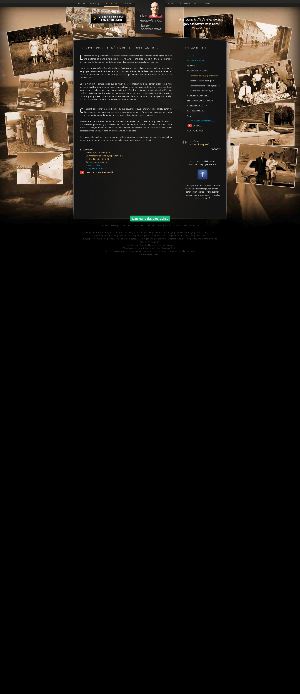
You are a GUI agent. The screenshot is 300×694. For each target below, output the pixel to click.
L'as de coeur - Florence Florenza (141, 245)
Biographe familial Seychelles (201, 232)
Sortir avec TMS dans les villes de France (177, 251)
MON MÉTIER (111, 3)
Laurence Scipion (169, 248)
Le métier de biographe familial (204, 75)
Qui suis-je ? (115, 225)
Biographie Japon (198, 235)
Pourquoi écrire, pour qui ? (98, 152)
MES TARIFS (185, 3)
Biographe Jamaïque (103, 235)
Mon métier (128, 225)
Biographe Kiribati (158, 238)
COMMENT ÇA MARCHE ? (198, 95)
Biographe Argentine (141, 235)
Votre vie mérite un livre (150, 242)
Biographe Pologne (94, 232)
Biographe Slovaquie (177, 232)
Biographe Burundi (176, 238)
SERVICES (171, 3)
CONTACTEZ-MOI (195, 130)
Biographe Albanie (122, 235)
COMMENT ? (127, 3)
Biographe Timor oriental (116, 232)
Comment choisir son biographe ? (205, 85)
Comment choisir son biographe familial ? (104, 155)
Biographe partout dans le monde (202, 238)
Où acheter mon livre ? (96, 168)
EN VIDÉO (196, 125)
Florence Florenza (165, 245)
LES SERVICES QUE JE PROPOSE (200, 100)
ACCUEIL (191, 55)
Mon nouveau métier (150, 254)
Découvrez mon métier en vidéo (99, 172)
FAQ (189, 115)
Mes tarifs (162, 225)
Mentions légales (191, 225)
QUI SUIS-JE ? (192, 65)
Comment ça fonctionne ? (97, 162)
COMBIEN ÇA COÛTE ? (197, 105)
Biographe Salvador (158, 232)
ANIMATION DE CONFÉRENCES (200, 120)
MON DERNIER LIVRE (196, 60)
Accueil (104, 225)
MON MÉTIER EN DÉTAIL (197, 70)
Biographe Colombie (138, 232)
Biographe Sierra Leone (178, 235)
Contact (178, 225)
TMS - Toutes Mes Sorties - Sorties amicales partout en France (132, 251)
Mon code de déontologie (97, 159)
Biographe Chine (159, 235)
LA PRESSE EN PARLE (196, 110)
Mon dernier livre (93, 165)
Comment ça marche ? (145, 225)
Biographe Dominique (139, 238)
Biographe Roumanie (92, 238)
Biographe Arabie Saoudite (116, 238)
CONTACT (207, 3)
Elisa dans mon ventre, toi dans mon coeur (142, 248)
